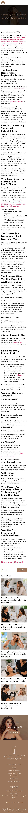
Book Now (14, 732)
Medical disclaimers (14, 770)
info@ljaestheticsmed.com (14, 790)
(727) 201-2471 (14, 793)
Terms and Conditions (14, 773)
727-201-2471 (14, 727)
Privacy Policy (14, 776)
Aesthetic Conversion (18, 811)
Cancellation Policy (14, 781)
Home (7, 803)
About (13, 803)
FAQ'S (14, 768)
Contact (20, 803)
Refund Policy (14, 778)
